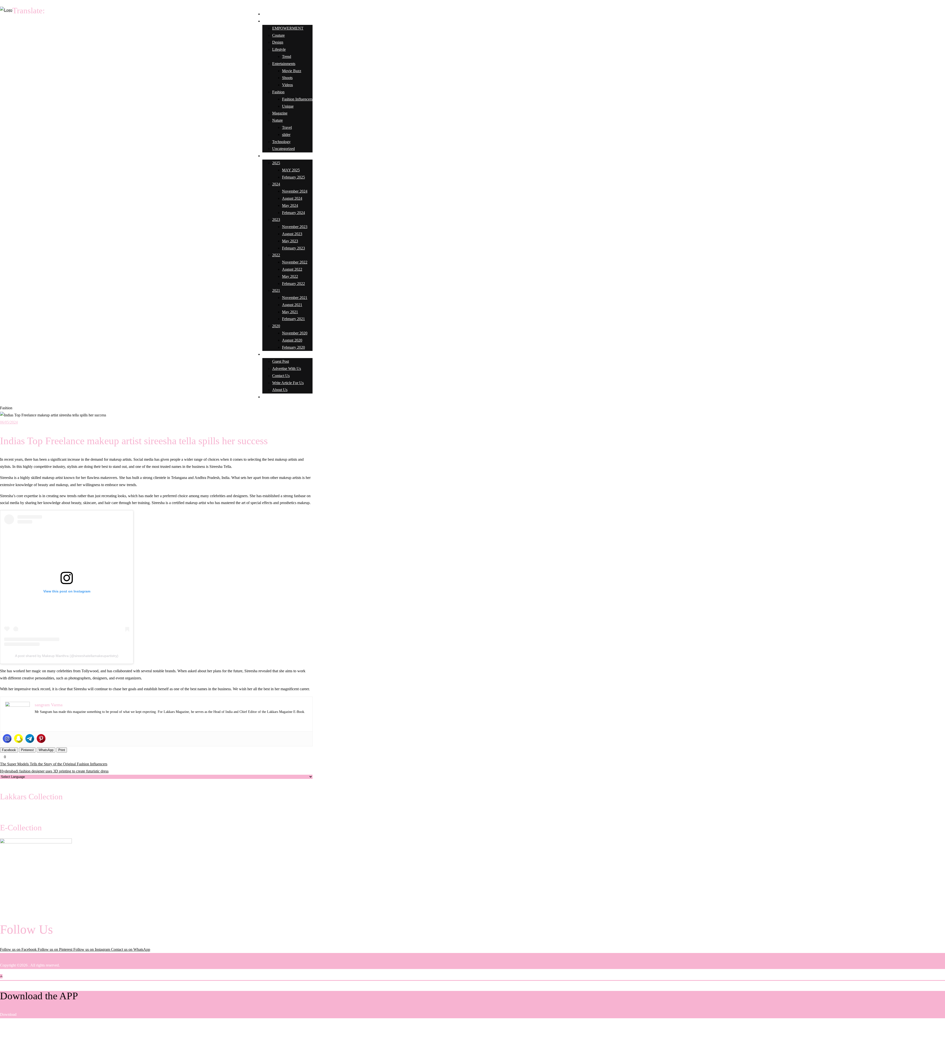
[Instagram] (7, 738)
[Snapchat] (18, 738)
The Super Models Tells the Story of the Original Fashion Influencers (53, 764)
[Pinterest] (41, 738)
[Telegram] (29, 738)
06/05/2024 (9, 422)
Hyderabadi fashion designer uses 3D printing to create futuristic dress (54, 771)
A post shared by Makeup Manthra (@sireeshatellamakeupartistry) (66, 656)
